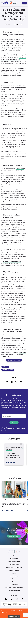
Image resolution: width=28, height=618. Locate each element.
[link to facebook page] (6, 599)
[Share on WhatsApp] (21, 382)
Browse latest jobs (14, 360)
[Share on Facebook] (11, 382)
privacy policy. (5, 430)
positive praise (20, 168)
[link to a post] (14, 489)
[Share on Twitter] (16, 382)
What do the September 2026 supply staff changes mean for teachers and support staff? (13, 504)
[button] (17, 3)
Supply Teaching (8, 369)
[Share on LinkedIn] (7, 382)
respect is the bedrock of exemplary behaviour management (13, 59)
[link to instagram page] (17, 599)
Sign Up (14, 422)
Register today (14, 536)
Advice (5, 366)
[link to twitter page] (11, 599)
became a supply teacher (14, 54)
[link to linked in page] (22, 599)
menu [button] (24, 3)
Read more (5, 510)
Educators (4, 500)
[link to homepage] (8, 3)
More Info (9, 462)
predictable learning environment (12, 261)
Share (14, 377)
